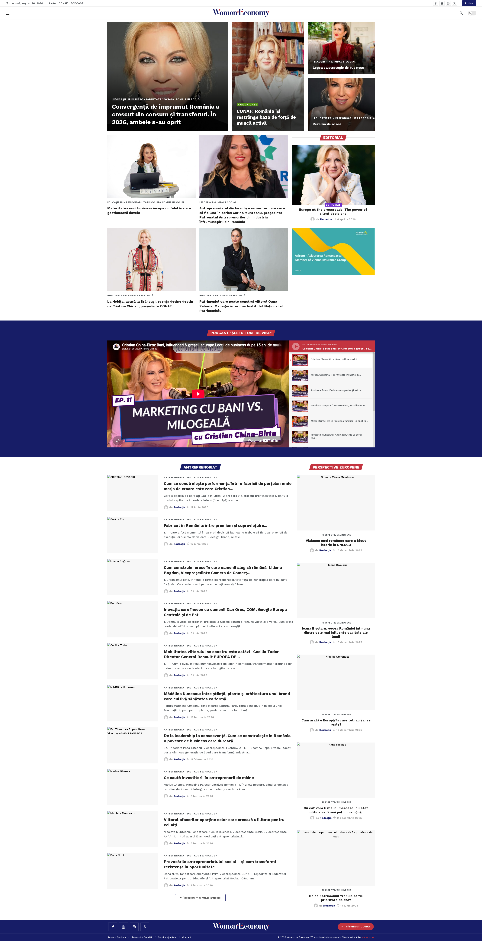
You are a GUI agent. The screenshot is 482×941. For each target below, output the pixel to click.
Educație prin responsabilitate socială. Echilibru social (121, 202)
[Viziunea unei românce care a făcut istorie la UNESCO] (336, 502)
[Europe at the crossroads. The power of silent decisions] (333, 175)
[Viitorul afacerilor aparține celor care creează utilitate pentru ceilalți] (132, 829)
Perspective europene (336, 535)
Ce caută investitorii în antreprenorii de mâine (209, 777)
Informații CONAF (358, 926)
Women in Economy (298, 937)
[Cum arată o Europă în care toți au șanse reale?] (336, 682)
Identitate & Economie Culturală (121, 295)
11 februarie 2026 (202, 759)
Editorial (333, 204)
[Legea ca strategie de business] (341, 48)
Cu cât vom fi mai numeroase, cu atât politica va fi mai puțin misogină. (336, 810)
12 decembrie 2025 (349, 729)
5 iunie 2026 (199, 591)
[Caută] (461, 13)
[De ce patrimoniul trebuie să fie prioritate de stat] (336, 858)
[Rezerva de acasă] (341, 104)
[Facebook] (435, 3)
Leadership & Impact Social (213, 202)
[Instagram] (448, 3)
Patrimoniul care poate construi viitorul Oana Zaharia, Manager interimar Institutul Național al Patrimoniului (241, 306)
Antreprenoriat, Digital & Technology (178, 477)
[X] (454, 3)
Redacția (326, 219)
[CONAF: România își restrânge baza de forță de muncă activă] (268, 76)
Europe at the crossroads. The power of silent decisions (333, 212)
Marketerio (368, 937)
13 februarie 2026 (202, 717)
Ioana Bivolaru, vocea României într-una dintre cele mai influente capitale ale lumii (336, 632)
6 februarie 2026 (202, 796)
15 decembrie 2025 (349, 642)
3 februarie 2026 (202, 885)
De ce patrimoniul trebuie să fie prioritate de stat (336, 898)
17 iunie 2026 (199, 507)
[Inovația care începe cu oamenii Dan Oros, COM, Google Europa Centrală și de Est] (132, 619)
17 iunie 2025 (349, 905)
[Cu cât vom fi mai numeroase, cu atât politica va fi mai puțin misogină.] (336, 770)
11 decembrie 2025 (349, 817)
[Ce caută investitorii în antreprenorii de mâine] (132, 787)
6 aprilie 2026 (346, 219)
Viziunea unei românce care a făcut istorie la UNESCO (336, 543)
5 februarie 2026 (202, 843)
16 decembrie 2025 (349, 550)
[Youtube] (442, 3)
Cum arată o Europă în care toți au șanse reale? (336, 722)
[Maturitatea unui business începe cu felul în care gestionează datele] (151, 166)
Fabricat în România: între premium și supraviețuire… (215, 525)
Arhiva (469, 3)
